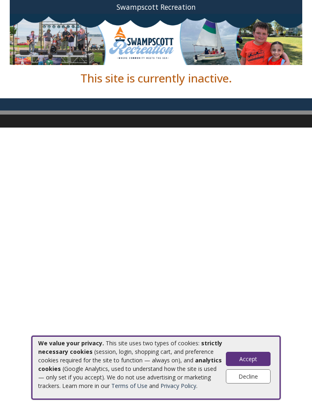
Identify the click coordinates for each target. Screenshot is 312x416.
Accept (248, 359)
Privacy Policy (178, 386)
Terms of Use (129, 386)
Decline (248, 376)
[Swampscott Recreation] (156, 39)
